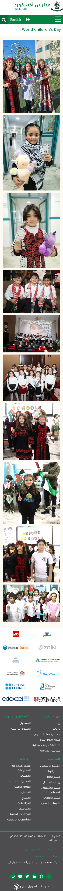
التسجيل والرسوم (18, 716)
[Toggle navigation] (58, 19)
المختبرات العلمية (20, 781)
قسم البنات (53, 771)
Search (4, 19)
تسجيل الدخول (28, 19)
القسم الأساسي (50, 766)
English (15, 19)
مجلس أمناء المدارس (47, 734)
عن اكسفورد (51, 716)
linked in (34, 876)
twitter (27, 876)
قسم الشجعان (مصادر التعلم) (50, 790)
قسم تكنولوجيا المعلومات (21, 768)
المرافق (25, 759)
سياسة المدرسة (50, 751)
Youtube (20, 876)
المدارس (54, 759)
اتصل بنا (53, 849)
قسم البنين (53, 777)
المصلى (26, 792)
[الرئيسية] (38, 7)
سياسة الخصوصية (47, 856)
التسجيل (25, 723)
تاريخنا (56, 729)
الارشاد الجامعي (50, 803)
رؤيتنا (57, 723)
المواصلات (24, 803)
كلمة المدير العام (50, 740)
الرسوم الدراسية (21, 729)
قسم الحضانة (51, 798)
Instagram (42, 876)
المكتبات (25, 776)
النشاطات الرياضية (19, 820)
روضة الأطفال (51, 782)
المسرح (26, 798)
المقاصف (25, 809)
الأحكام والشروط (33, 849)
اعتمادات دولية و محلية (46, 745)
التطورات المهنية (20, 814)
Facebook (49, 876)
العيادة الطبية (22, 787)
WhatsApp (13, 876)
